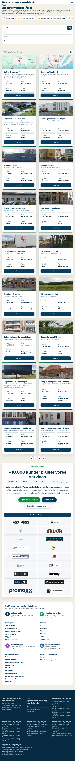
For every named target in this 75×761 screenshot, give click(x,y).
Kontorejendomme (11, 654)
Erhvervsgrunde (11, 679)
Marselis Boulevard (12, 640)
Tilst (41, 636)
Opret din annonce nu (29, 500)
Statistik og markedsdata (48, 654)
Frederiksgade (10, 628)
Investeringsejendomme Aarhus (37, 731)
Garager (8, 681)
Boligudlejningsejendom (34, 730)
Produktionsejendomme (13, 662)
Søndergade (9, 623)
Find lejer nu (49, 500)
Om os (42, 657)
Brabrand (43, 623)
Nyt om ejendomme (33, 709)
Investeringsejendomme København (13, 753)
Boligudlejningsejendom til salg (62, 733)
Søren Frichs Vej (10, 634)
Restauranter (9, 665)
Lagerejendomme (11, 659)
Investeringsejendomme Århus (12, 755)
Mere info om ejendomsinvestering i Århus (30, 13)
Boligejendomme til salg (59, 728)
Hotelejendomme (11, 673)
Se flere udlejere (37, 515)
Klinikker (8, 668)
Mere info (19, 95)
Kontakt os (30, 711)
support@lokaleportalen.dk (11, 707)
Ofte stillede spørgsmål (48, 660)
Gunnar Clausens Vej (12, 631)
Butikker (8, 657)
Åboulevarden (10, 625)
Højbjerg (43, 631)
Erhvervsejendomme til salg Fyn (37, 724)
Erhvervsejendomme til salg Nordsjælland (15, 749)
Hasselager (43, 628)
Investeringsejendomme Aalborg (12, 751)
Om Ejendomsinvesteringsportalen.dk (38, 707)
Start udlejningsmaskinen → (37, 506)
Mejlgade (8, 637)
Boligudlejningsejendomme (14, 676)
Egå (41, 625)
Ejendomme (9, 670)
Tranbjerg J (44, 639)
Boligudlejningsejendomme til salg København (17, 747)
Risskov (42, 633)
